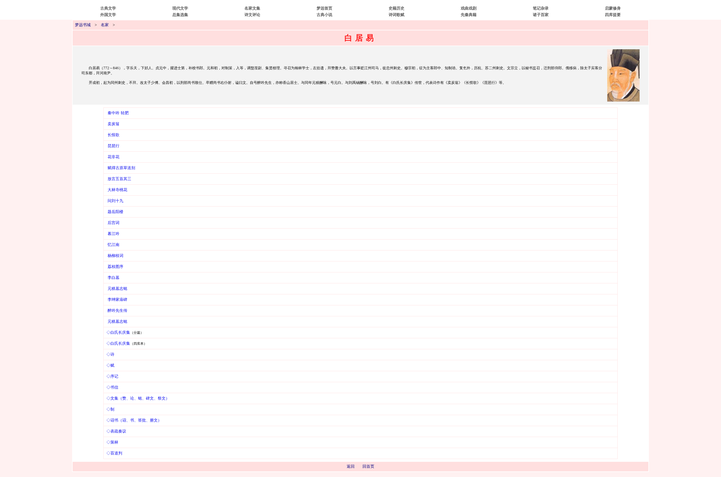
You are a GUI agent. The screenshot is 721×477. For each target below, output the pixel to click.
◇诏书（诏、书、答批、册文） (134, 420)
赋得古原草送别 (121, 168)
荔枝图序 (115, 267)
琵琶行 (113, 146)
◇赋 (110, 365)
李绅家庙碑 (117, 299)
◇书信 (112, 387)
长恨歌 (113, 135)
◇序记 (112, 376)
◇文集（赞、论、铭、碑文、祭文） (138, 398)
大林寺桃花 (117, 190)
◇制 (110, 409)
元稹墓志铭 (117, 288)
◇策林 (112, 442)
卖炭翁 (113, 124)
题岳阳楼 (115, 212)
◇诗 (110, 354)
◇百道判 (114, 453)
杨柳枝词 (115, 256)
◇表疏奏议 (116, 431)
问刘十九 (115, 201)
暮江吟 (113, 234)
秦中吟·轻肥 (118, 113)
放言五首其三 (119, 179)
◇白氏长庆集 (118, 332)
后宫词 (113, 223)
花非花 (113, 157)
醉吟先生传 (117, 310)
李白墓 (113, 278)
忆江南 (113, 245)
